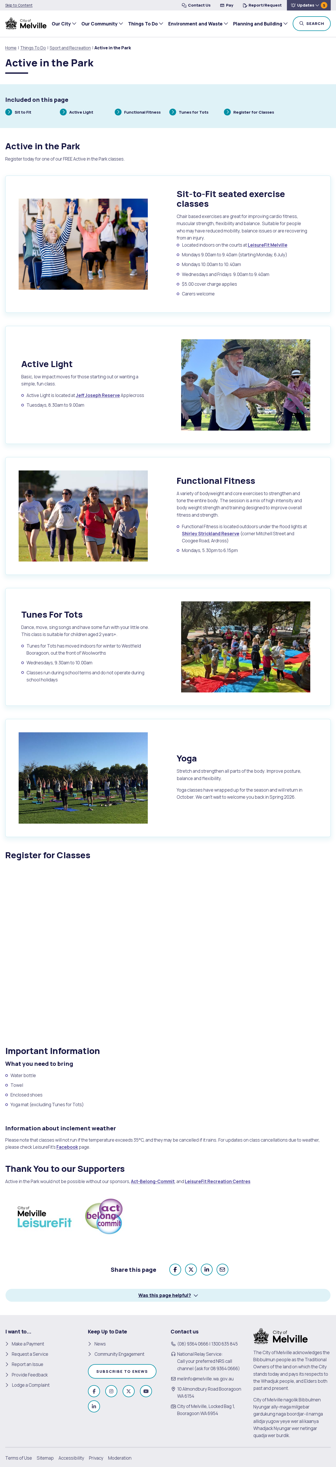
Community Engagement (119, 1354)
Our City (61, 23)
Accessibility (71, 1458)
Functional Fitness (142, 112)
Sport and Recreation (70, 48)
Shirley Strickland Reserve (210, 534)
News (100, 1344)
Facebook (67, 1147)
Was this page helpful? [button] (164, 1295)
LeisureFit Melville (267, 245)
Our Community (99, 23)
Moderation (120, 1458)
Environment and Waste (195, 23)
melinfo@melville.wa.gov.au (205, 1379)
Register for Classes (253, 112)
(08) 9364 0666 (192, 1344)
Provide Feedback (30, 1375)
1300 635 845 (224, 1344)
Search (318, 23)
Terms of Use (18, 1458)
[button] (309, 5)
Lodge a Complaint (31, 1385)
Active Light (81, 112)
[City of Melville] (25, 23)
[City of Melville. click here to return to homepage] (280, 1336)
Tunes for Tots (193, 112)
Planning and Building (257, 23)
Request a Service (30, 1354)
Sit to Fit (22, 112)
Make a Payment (28, 1344)
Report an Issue (27, 1364)
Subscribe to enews (122, 1371)
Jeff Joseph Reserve (98, 395)
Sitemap (45, 1458)
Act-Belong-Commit (153, 1181)
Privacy (96, 1458)
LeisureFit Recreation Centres (217, 1181)
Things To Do (143, 23)
